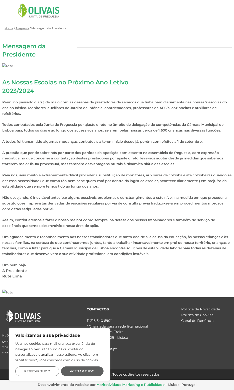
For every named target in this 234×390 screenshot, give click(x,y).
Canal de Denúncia (197, 320)
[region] (59, 354)
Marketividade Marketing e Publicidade (130, 384)
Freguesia (22, 28)
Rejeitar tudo (37, 371)
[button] (213, 10)
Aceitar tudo (82, 371)
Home (9, 28)
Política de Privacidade (200, 309)
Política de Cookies (197, 315)
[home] (23, 316)
